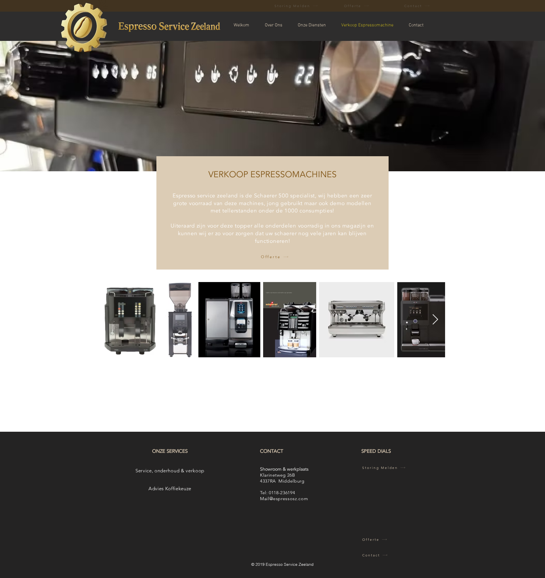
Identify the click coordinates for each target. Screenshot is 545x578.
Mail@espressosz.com (284, 498)
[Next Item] (435, 319)
